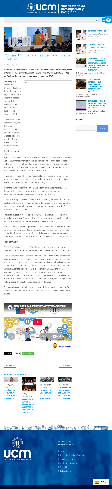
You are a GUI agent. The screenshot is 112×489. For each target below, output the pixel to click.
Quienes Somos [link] (65, 471)
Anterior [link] (10, 365)
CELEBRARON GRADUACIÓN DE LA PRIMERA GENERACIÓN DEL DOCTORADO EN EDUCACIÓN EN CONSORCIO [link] (28, 404)
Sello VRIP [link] (63, 467)
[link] (108, 19)
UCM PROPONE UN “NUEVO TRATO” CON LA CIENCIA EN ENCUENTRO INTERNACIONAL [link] (64, 393)
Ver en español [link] (64, 346)
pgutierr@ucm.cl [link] (67, 445)
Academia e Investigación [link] (69, 463)
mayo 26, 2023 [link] (12, 65)
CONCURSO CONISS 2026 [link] (97, 31)
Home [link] (62, 451)
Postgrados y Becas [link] (67, 459)
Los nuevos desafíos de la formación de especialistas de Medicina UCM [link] (10, 393)
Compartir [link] (29, 353)
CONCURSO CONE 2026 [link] (96, 45)
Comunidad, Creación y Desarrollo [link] (72, 455)
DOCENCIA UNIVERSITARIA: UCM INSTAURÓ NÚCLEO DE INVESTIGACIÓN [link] (45, 393)
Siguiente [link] (65, 365)
